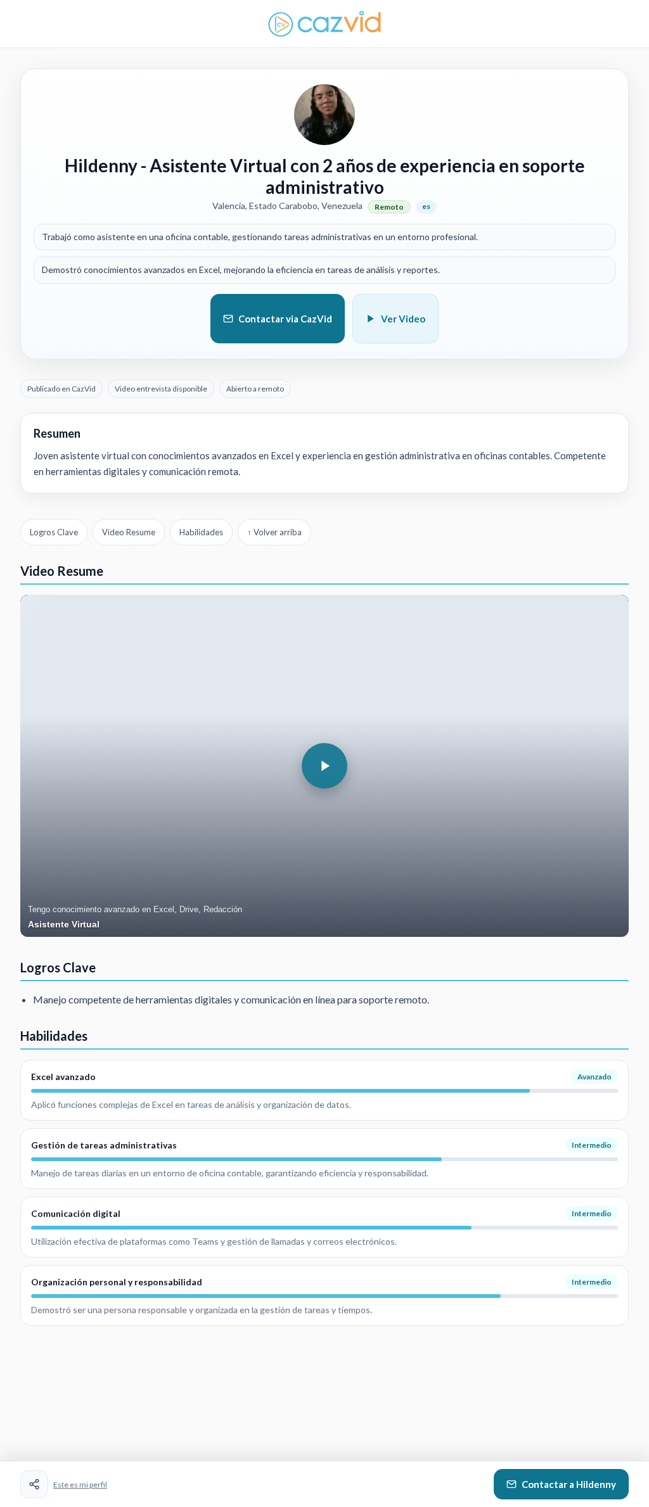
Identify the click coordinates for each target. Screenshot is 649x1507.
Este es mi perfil (80, 1484)
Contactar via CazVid (285, 318)
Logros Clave (54, 532)
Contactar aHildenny (569, 1484)
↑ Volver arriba (274, 532)
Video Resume (128, 532)
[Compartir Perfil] (34, 1484)
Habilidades (201, 532)
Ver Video (403, 318)
